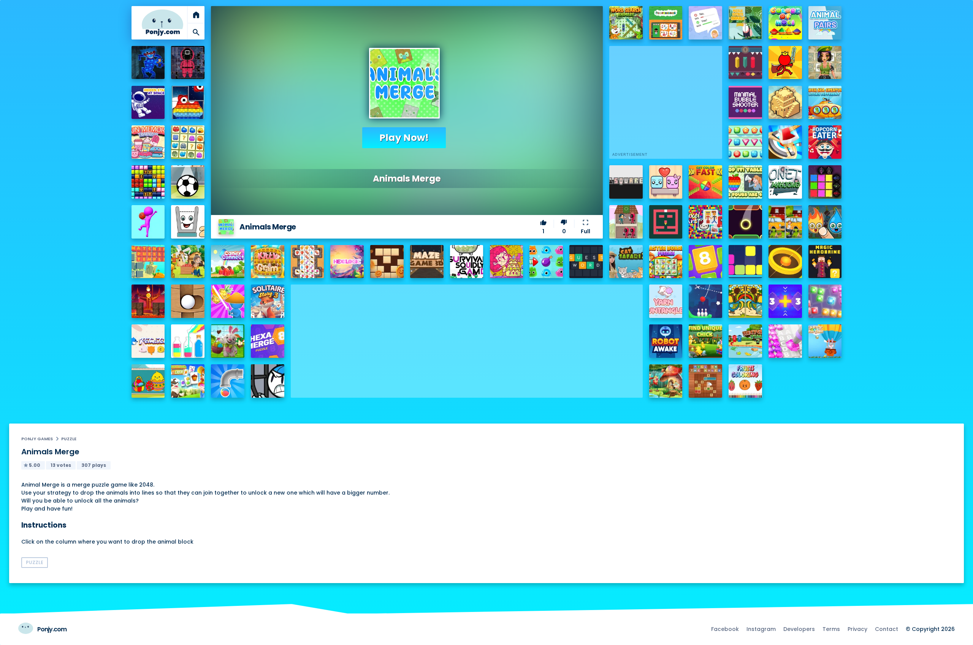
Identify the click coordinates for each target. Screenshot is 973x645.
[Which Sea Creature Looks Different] (825, 102)
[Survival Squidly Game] (466, 261)
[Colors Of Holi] (785, 23)
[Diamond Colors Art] (785, 341)
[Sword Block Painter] (825, 182)
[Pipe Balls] (227, 381)
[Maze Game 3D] (427, 261)
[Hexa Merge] (267, 341)
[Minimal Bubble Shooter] (745, 102)
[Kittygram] (267, 261)
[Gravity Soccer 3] (187, 182)
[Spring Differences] (745, 301)
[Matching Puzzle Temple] (148, 261)
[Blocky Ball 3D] (187, 301)
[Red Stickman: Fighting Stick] (785, 62)
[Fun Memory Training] (148, 142)
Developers (799, 629)
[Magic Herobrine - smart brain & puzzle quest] (825, 261)
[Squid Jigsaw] (187, 62)
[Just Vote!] (705, 23)
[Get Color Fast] (705, 182)
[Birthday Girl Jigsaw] (506, 261)
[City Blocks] (785, 102)
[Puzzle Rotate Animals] (745, 23)
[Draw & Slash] (227, 301)
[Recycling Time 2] (745, 341)
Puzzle (68, 439)
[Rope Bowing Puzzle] (705, 301)
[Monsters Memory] (187, 142)
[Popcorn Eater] (825, 142)
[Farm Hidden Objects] (187, 261)
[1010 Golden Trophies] (148, 182)
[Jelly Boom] (546, 261)
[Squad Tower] (626, 222)
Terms (831, 629)
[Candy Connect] (227, 261)
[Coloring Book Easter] (148, 381)
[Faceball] (148, 222)
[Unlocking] (745, 62)
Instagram (761, 629)
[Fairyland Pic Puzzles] (666, 381)
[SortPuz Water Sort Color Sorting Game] (187, 341)
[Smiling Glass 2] (187, 222)
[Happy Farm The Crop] (187, 381)
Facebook (725, 629)
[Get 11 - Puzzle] (785, 301)
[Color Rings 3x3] (785, 261)
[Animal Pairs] (825, 23)
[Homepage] (163, 22)
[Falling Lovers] (666, 182)
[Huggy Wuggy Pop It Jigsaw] (148, 62)
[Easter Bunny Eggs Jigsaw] (227, 341)
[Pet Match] (148, 341)
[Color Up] (745, 222)
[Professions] (666, 23)
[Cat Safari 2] (626, 261)
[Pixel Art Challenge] (705, 222)
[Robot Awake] (666, 341)
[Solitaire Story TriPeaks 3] (267, 301)
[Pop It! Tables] (745, 182)
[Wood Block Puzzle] (387, 261)
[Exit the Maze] (666, 222)
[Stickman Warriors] (267, 381)
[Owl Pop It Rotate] (187, 102)
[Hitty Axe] (785, 142)
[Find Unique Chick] (705, 341)
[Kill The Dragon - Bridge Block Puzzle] (148, 301)
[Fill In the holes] (705, 381)
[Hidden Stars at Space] (148, 102)
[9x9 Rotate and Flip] (825, 301)
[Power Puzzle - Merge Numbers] (705, 261)
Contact (886, 629)
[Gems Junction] (745, 142)
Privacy (857, 629)
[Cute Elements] (825, 222)
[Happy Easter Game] (825, 341)
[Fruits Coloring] (745, 381)
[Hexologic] (347, 261)
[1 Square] (626, 182)
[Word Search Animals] (626, 23)
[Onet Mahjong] (785, 182)
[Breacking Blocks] (745, 261)
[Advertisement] (467, 338)
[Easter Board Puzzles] (666, 261)
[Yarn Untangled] (666, 301)
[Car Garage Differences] (785, 222)
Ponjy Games (37, 439)
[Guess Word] (586, 261)
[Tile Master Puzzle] (307, 261)
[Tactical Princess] (825, 62)
